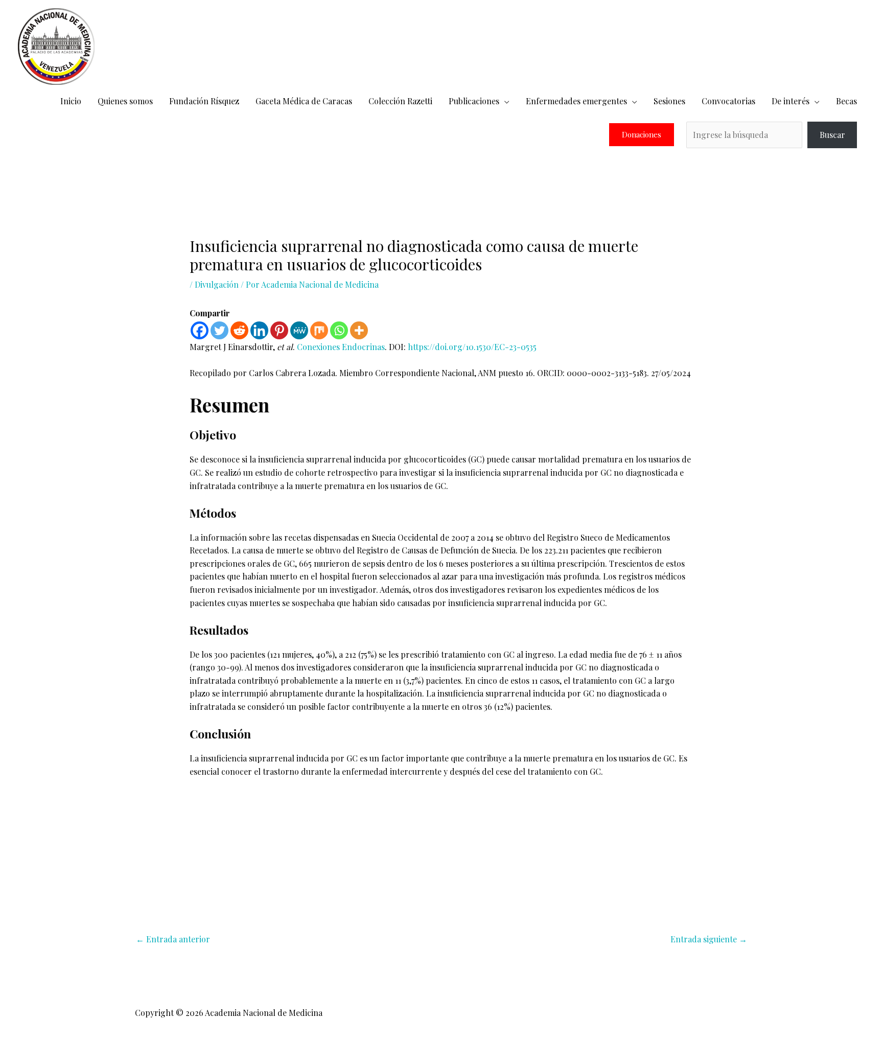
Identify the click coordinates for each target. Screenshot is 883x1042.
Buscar (832, 134)
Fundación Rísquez (204, 101)
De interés (790, 101)
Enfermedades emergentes (576, 101)
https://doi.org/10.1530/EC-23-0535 (472, 346)
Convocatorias (728, 101)
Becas (846, 101)
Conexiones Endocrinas (341, 346)
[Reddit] (239, 330)
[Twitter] (219, 330)
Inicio (70, 101)
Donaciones (641, 134)
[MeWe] (299, 330)
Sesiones (669, 101)
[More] (359, 330)
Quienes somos (125, 101)
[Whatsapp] (339, 330)
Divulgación (217, 284)
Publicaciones (474, 101)
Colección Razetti (400, 101)
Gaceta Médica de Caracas (303, 101)
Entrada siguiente (708, 939)
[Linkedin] (259, 330)
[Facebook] (199, 330)
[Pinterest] (279, 330)
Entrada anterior (173, 939)
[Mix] (319, 330)
